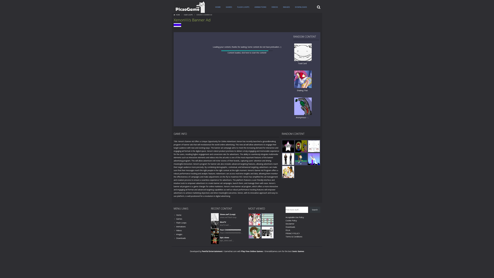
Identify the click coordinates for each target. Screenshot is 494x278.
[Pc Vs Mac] (288, 165)
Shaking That (302, 90)
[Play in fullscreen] (247, 129)
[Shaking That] (303, 79)
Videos (274, 7)
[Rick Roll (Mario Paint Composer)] (267, 226)
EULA (288, 236)
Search (315, 216)
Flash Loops (243, 7)
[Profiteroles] (255, 238)
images (286, 7)
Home (218, 7)
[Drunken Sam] (301, 165)
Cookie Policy (291, 227)
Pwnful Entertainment (212, 258)
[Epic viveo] (215, 246)
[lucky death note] (288, 152)
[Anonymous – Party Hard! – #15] (303, 106)
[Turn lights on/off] (242, 129)
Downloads (301, 7)
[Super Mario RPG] (301, 152)
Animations (260, 7)
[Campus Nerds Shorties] (288, 178)
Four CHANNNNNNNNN (230, 236)
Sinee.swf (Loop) (227, 221)
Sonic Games (298, 258)
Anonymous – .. (302, 117)
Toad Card (302, 63)
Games (229, 7)
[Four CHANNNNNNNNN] (215, 238)
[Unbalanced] (314, 165)
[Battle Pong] (314, 152)
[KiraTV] (215, 231)
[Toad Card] (303, 52)
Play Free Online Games (252, 258)
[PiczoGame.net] (189, 7)
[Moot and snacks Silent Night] (255, 226)
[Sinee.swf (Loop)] (215, 223)
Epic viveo (224, 244)
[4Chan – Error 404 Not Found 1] (267, 238)
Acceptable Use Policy (295, 224)
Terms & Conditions (294, 243)
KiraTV (223, 228)
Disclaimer (290, 230)
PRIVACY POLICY (293, 240)
